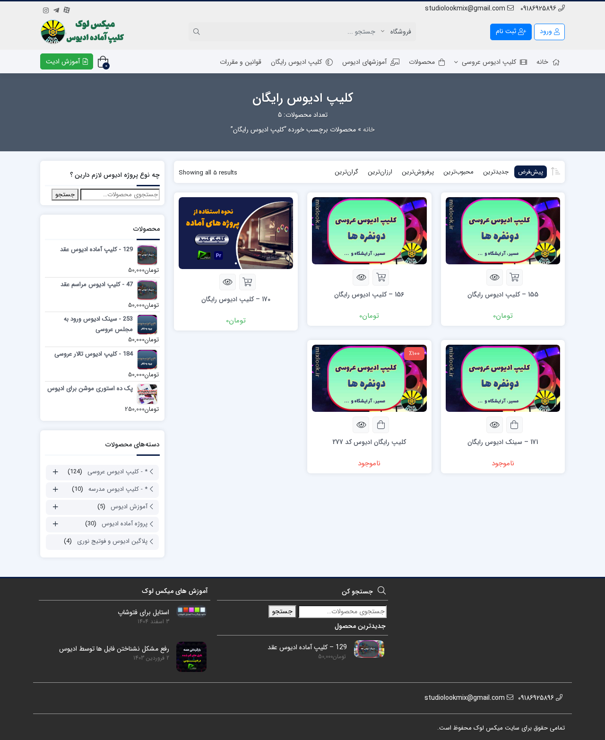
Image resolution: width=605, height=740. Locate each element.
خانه (542, 62)
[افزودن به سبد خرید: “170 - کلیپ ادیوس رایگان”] (247, 282)
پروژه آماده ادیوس (124, 524)
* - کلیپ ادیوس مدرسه (117, 489)
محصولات (422, 62)
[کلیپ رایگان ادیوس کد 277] (369, 378)
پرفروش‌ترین (418, 172)
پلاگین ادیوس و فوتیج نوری (112, 541)
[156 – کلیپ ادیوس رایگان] (369, 230)
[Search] (198, 31)
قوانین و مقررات (240, 62)
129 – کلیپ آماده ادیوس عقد (307, 648)
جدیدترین (496, 172)
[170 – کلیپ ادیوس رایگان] (236, 232)
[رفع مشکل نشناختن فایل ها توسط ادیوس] (188, 656)
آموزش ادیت (64, 61)
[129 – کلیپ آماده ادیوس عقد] (365, 649)
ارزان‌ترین (380, 172)
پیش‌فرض (530, 172)
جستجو (65, 195)
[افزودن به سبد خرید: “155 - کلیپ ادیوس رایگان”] (514, 277)
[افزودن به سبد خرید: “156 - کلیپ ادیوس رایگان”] (381, 277)
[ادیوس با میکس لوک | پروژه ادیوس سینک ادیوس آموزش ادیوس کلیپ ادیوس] (83, 31)
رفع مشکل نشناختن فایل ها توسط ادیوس (114, 649)
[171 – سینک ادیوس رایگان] (503, 378)
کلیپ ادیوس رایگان (296, 62)
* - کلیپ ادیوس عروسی (117, 472)
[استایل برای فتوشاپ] (188, 611)
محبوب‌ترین (458, 172)
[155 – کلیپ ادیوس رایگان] (503, 230)
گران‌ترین (346, 172)
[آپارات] (66, 9)
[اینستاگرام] (46, 9)
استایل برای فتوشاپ (143, 613)
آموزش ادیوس (129, 507)
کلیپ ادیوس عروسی (489, 62)
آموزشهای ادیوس (364, 62)
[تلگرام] (56, 9)
